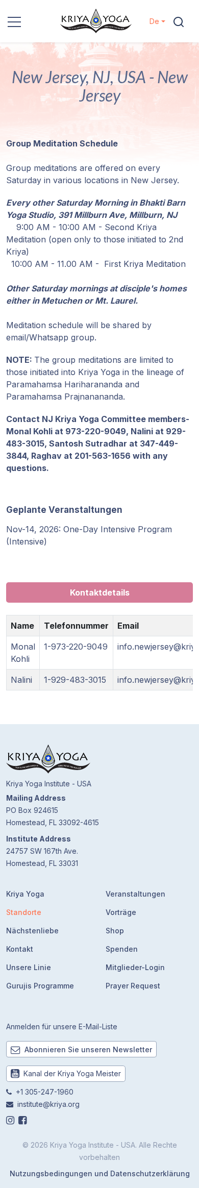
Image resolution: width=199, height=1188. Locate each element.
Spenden (122, 949)
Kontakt (19, 949)
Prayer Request (133, 985)
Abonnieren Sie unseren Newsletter (87, 1049)
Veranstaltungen (135, 893)
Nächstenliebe (32, 930)
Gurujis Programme (40, 985)
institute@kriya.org (48, 1104)
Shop (115, 930)
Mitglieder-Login (135, 967)
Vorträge (121, 912)
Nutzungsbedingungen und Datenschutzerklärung (100, 1173)
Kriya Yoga (25, 893)
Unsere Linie (28, 967)
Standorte (23, 912)
